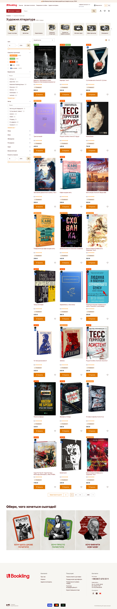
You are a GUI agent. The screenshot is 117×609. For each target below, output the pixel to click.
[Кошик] (109, 11)
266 (88, 495)
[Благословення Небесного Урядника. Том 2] (97, 230)
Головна (8, 15)
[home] (12, 16)
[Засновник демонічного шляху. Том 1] (45, 174)
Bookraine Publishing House (18, 84)
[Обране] (104, 11)
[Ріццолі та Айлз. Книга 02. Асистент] (97, 342)
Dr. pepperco (14, 122)
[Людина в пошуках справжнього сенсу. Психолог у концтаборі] (97, 286)
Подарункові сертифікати (74, 579)
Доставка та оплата (29, 5)
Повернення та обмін (41, 5)
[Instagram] (97, 593)
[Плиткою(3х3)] (106, 40)
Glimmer (13, 90)
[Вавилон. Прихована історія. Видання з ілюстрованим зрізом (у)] (45, 62)
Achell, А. (13, 114)
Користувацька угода (73, 590)
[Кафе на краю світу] (71, 174)
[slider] (8, 49)
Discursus (14, 87)
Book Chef (14, 81)
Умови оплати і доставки (73, 576)
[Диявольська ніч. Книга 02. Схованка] (71, 230)
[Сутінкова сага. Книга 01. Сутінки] (97, 62)
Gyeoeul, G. (14, 125)
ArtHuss (13, 79)
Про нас (21, 5)
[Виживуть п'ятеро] (71, 398)
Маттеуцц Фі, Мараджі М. (17, 108)
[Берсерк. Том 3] (71, 62)
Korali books (14, 92)
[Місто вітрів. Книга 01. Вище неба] (97, 174)
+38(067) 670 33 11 (84, 4)
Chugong (13, 119)
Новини (43, 579)
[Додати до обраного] (55, 94)
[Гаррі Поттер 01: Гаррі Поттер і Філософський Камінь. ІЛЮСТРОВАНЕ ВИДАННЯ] (45, 454)
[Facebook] (93, 593)
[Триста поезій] (45, 118)
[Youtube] (100, 593)
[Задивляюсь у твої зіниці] (71, 286)
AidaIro (12, 116)
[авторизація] (100, 11)
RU (109, 5)
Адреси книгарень (53, 5)
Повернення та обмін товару (72, 582)
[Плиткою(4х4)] (109, 40)
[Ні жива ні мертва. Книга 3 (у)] (97, 398)
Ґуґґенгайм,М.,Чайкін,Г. (17, 111)
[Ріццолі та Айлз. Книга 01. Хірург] (71, 118)
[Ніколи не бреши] (45, 398)
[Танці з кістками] (45, 286)
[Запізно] (71, 342)
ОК (28, 45)
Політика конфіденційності (71, 586)
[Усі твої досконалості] (45, 342)
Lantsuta (13, 95)
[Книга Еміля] (97, 118)
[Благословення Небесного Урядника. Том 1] (97, 454)
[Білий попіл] (71, 454)
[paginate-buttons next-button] (93, 495)
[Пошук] (93, 11)
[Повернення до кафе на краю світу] (45, 230)
